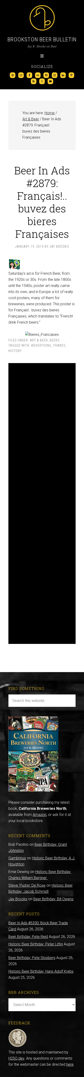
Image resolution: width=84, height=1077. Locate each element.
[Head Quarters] (17, 1046)
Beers (55, 340)
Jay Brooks (17, 899)
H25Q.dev (16, 1058)
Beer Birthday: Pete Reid (28, 936)
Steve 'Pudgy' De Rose (27, 885)
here (70, 1064)
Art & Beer (39, 340)
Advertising (41, 345)
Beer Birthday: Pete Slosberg (31, 958)
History (15, 351)
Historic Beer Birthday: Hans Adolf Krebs (41, 971)
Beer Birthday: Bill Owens (53, 899)
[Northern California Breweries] (33, 790)
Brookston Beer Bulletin (42, 39)
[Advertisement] (42, 503)
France (59, 345)
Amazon (39, 814)
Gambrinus (17, 858)
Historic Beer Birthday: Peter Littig (35, 944)
